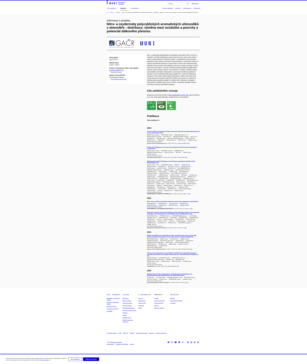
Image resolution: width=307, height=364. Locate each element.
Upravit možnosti (44, 360)
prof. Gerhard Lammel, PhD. (119, 79)
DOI (188, 143)
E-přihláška (109, 311)
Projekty (125, 315)
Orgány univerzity (158, 303)
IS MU (120, 333)
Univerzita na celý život (112, 308)
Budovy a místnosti (159, 308)
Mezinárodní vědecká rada (129, 310)
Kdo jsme (140, 298)
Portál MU (131, 333)
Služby (140, 308)
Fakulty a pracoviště (159, 300)
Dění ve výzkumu (127, 300)
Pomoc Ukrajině (167, 8)
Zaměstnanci (187, 8)
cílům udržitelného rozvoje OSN (178, 95)
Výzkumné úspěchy (127, 303)
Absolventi (197, 8)
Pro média (172, 303)
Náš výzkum (126, 298)
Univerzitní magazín (112, 333)
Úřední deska (141, 300)
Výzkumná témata (127, 305)
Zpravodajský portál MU (176, 300)
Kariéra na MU (142, 303)
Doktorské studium (111, 306)
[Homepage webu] (116, 2)
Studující (178, 8)
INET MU (125, 333)
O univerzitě (144, 295)
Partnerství (141, 305)
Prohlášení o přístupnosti (122, 344)
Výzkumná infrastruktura (129, 308)
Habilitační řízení (127, 317)
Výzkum (126, 295)
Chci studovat (113, 295)
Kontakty (156, 298)
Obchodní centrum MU (142, 333)
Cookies (132, 344)
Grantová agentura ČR (116, 70)
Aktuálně (174, 295)
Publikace (125, 312)
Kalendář (172, 298)
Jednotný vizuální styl (161, 333)
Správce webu (110, 344)
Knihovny (156, 305)
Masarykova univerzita (116, 342)
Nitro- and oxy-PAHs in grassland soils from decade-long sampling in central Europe (172, 201)
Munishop (151, 333)
